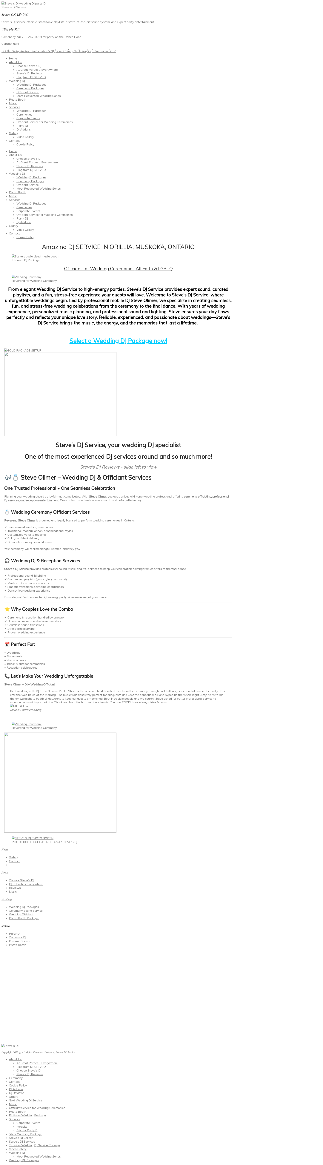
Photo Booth (17, 99)
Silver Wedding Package (25, 1134)
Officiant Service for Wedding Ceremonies (44, 122)
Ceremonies (24, 114)
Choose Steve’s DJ (28, 66)
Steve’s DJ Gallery (21, 1138)
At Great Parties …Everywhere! (37, 69)
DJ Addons (23, 129)
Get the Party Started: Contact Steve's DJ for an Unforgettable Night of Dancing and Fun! (58, 51)
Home (13, 58)
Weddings (6, 899)
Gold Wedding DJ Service (25, 1100)
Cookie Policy (25, 144)
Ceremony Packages (30, 88)
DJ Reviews (16, 1093)
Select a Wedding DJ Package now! (118, 340)
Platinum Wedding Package (27, 1115)
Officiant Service (27, 92)
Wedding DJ (17, 81)
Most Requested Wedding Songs (38, 96)
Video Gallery (25, 137)
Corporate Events (28, 118)
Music (13, 103)
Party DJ (22, 126)
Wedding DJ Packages (31, 84)
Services (14, 107)
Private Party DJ (27, 1130)
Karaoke (21, 1126)
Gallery (13, 133)
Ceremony (16, 1078)
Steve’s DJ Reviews (29, 73)
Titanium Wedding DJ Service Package (34, 1145)
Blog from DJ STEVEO (31, 77)
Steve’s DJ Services (22, 1141)
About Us (15, 62)
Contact (14, 140)
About (4, 872)
